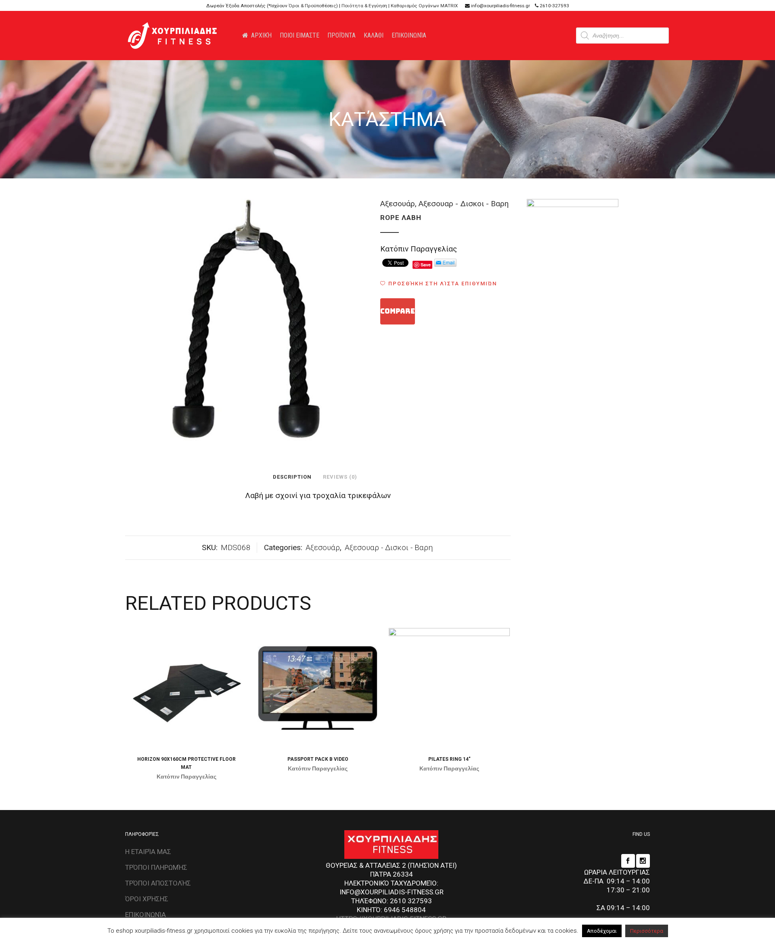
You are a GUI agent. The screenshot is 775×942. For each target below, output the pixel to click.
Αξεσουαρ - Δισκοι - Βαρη (464, 203)
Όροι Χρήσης (146, 899)
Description (292, 477)
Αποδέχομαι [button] (602, 931)
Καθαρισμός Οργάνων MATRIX (424, 5)
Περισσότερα (646, 931)
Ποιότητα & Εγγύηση (364, 5)
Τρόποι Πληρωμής (156, 867)
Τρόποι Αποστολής (158, 883)
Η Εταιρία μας (148, 852)
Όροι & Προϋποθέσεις (312, 5)
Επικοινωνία (145, 915)
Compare (397, 311)
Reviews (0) (340, 477)
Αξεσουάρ (397, 203)
